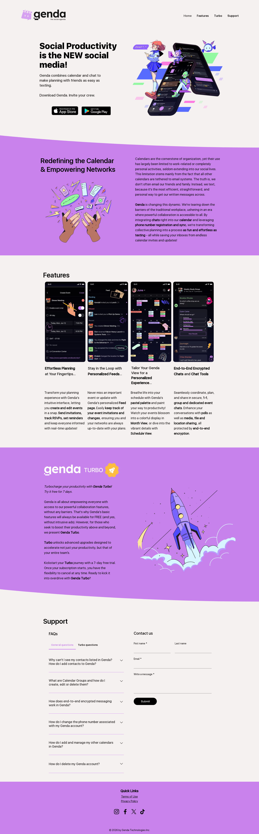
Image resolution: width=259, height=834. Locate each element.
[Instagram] (116, 811)
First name (140, 643)
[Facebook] (125, 811)
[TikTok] (142, 811)
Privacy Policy (129, 801)
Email (137, 658)
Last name (180, 643)
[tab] (62, 644)
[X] (133, 811)
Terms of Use (129, 796)
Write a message (144, 674)
